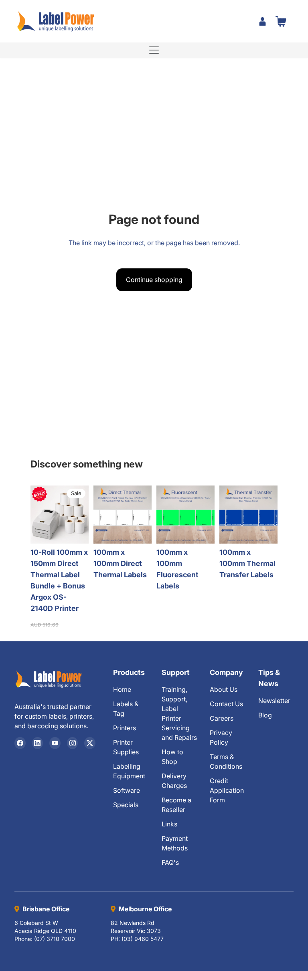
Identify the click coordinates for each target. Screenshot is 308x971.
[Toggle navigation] (154, 50)
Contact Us (226, 704)
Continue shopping (154, 280)
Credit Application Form (227, 790)
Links (169, 824)
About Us (223, 689)
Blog (265, 715)
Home (122, 689)
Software (126, 790)
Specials (125, 805)
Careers (221, 718)
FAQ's (170, 862)
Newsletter (274, 701)
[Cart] (281, 21)
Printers (124, 728)
